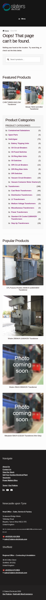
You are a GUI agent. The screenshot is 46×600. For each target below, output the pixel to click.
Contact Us (7, 469)
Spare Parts (13, 135)
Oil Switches (16, 161)
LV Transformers (18, 199)
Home (7, 31)
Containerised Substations (19, 130)
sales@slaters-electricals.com (15, 539)
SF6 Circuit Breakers (19, 165)
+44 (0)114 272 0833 (12, 570)
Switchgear (12, 139)
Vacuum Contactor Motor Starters (24, 182)
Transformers (13, 186)
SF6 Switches (16, 173)
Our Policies (13, 485)
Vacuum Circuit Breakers (21, 178)
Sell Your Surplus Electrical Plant (15, 475)
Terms (5, 485)
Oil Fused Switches (19, 152)
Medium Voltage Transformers (23, 204)
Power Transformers (19, 212)
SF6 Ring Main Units (19, 169)
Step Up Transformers (20, 223)
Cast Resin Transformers (21, 191)
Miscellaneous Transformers (22, 208)
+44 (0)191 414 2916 (12, 536)
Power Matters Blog (10, 480)
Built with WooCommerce (23, 594)
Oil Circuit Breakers (19, 148)
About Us (6, 467)
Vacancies (6, 478)
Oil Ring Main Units (19, 156)
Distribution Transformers (21, 195)
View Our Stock (8, 472)
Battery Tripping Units (20, 143)
